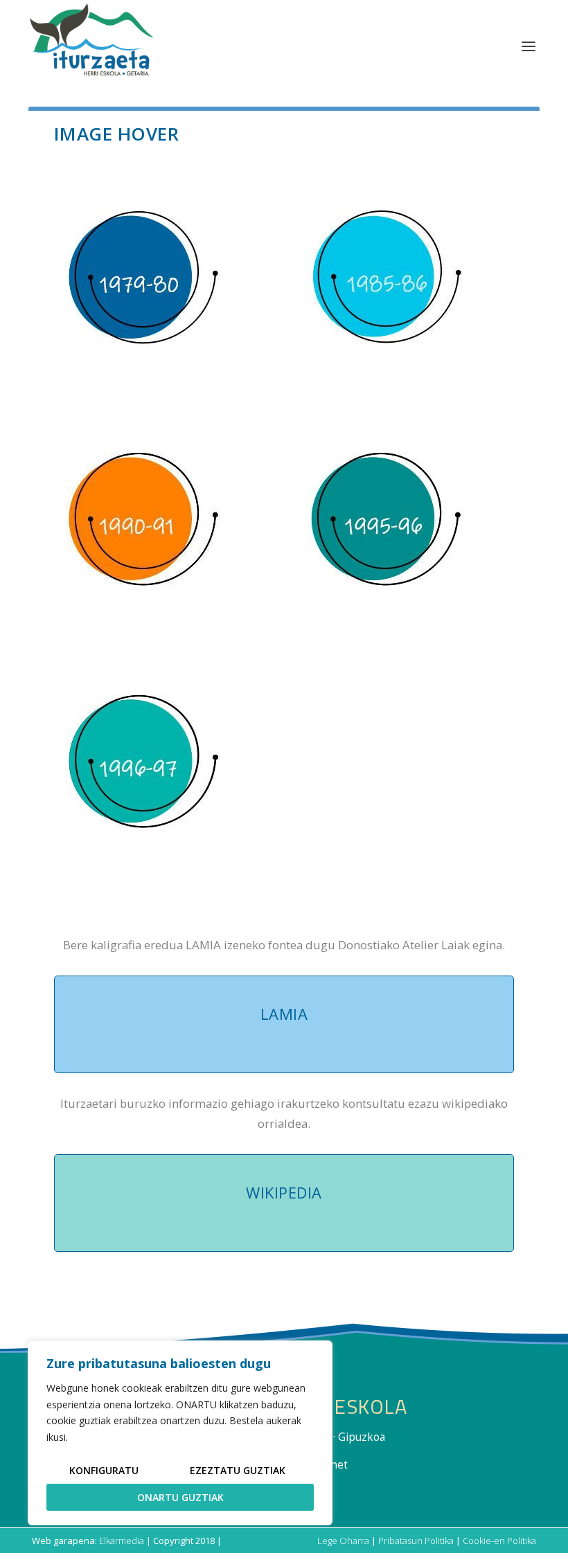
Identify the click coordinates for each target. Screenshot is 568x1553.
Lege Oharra (343, 1540)
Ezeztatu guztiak (237, 1470)
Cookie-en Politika (499, 1540)
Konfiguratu (104, 1470)
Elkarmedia (121, 1540)
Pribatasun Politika (416, 1540)
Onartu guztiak (180, 1497)
